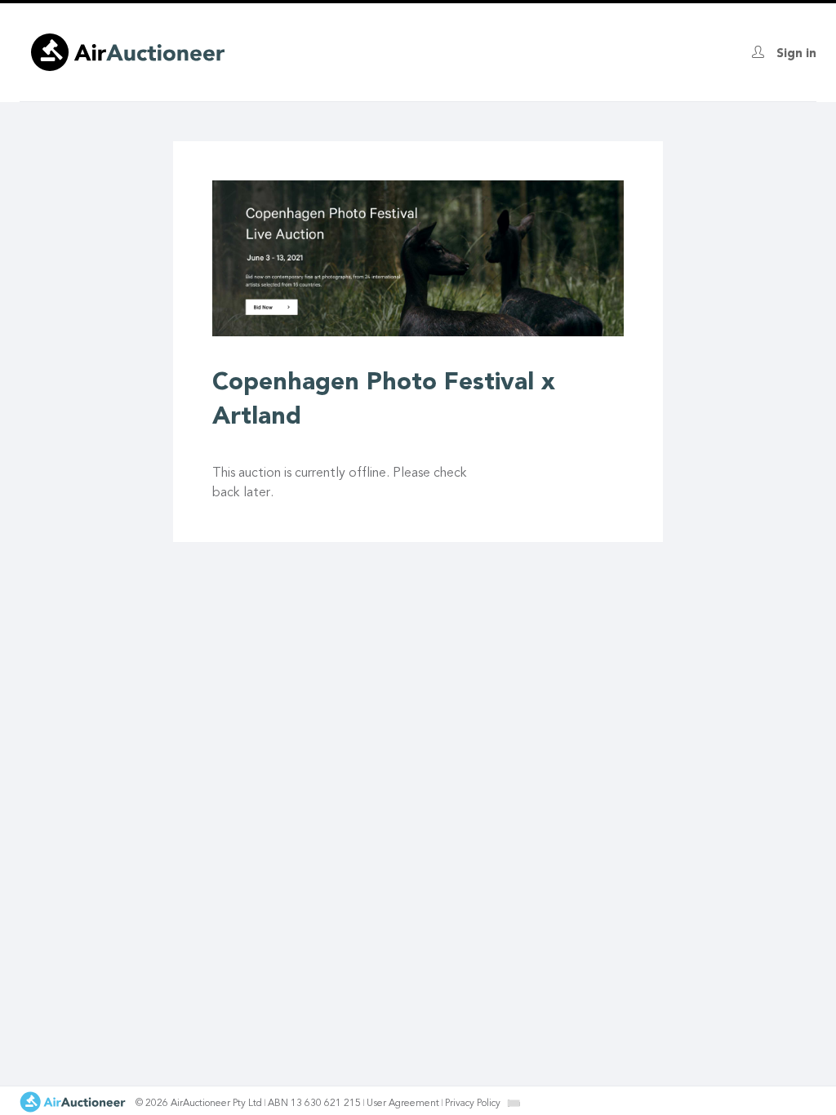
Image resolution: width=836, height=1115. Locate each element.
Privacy (472, 1103)
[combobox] (513, 1103)
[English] (514, 1102)
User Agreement (403, 1103)
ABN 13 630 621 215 (314, 1103)
